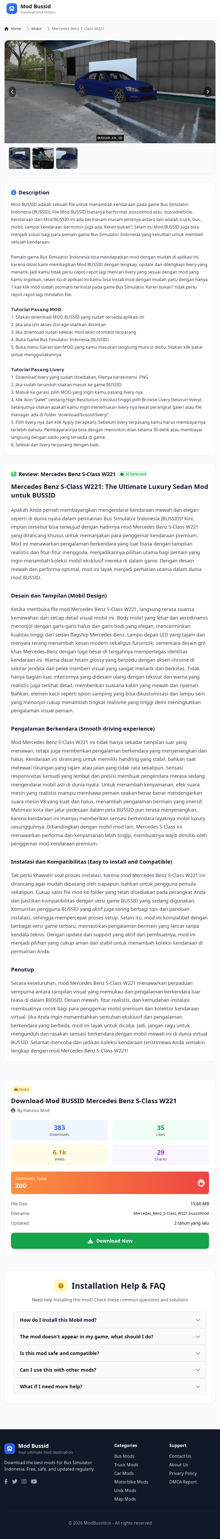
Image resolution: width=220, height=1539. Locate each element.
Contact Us (180, 1456)
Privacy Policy (183, 1473)
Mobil (36, 28)
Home (16, 28)
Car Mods (124, 1473)
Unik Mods (125, 1490)
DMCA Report (183, 1482)
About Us (178, 1465)
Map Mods (125, 1499)
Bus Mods (124, 1456)
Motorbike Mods (131, 1482)
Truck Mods (126, 1465)
